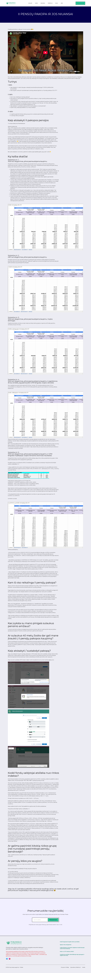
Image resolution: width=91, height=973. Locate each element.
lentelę (18, 175)
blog (56, 3)
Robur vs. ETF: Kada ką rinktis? (67, 951)
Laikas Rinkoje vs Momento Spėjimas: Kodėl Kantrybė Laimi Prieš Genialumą (72, 948)
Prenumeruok (80, 3)
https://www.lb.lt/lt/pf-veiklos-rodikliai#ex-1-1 (19, 808)
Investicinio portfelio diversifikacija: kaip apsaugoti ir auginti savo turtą (72, 955)
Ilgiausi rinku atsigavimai (65, 944)
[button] (30, 3)
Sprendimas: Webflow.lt (75, 967)
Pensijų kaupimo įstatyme (30, 868)
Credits (83, 967)
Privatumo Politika (65, 967)
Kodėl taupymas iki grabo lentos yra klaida (69, 941)
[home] (11, 3)
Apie (62, 3)
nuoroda (14, 498)
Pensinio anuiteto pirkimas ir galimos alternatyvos (30, 630)
